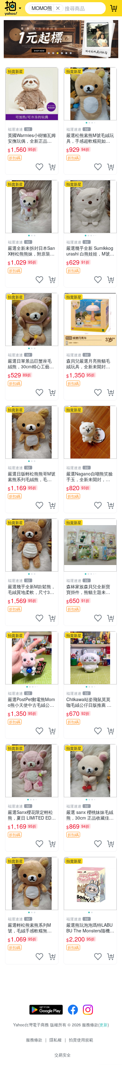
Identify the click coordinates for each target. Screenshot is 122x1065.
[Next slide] (113, 94)
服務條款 (34, 1040)
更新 (103, 1025)
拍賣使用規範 (81, 1040)
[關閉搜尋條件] (58, 8)
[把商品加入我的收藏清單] (39, 167)
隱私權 (55, 1040)
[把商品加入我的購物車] (52, 167)
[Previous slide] (68, 94)
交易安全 (62, 1055)
